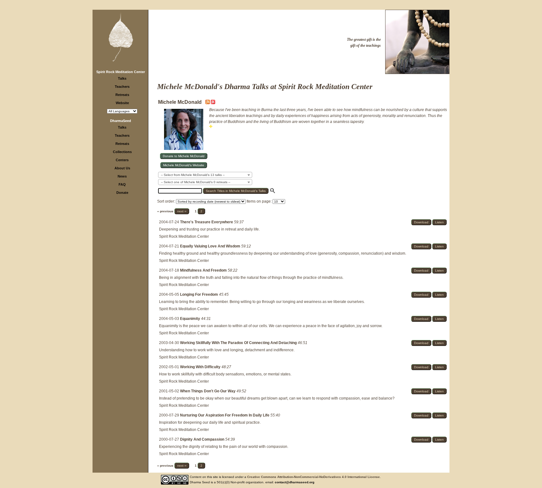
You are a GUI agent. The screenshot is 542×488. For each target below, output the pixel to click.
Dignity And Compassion (202, 439)
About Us (122, 168)
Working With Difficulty (200, 367)
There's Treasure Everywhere (207, 222)
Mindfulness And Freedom (204, 270)
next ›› (181, 211)
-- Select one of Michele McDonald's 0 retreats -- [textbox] (195, 182)
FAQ (122, 184)
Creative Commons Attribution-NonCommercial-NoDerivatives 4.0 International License (313, 477)
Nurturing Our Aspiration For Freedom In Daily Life (225, 415)
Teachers (122, 86)
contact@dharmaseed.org (294, 482)
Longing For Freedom (199, 294)
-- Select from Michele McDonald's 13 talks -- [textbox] (193, 175)
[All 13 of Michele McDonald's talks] (213, 103)
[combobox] (205, 175)
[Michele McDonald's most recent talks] (208, 103)
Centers (122, 160)
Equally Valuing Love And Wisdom (210, 246)
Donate (122, 192)
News (122, 176)
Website (122, 103)
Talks (122, 78)
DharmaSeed (120, 121)
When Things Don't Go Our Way (208, 391)
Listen (439, 222)
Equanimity (190, 318)
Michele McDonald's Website (183, 165)
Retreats (122, 95)
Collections (122, 152)
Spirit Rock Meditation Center (120, 72)
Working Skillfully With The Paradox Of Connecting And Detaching (239, 343)
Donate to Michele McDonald (184, 156)
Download (421, 222)
